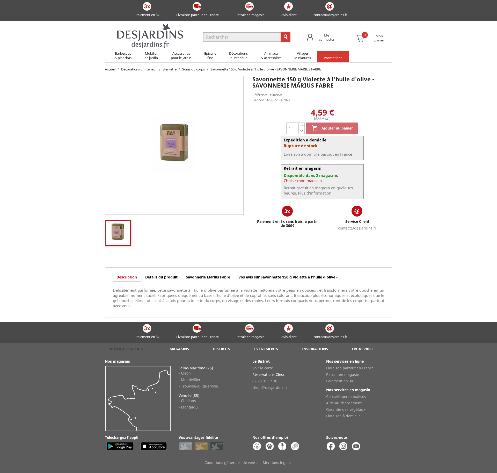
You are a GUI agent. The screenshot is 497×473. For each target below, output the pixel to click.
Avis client (289, 14)
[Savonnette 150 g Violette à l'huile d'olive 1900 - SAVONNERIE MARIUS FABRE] (118, 233)
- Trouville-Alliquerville (198, 386)
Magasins (179, 348)
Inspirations (315, 348)
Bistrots (221, 348)
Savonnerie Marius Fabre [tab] (208, 277)
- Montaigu (188, 407)
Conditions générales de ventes (231, 462)
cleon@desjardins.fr (269, 387)
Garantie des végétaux (345, 409)
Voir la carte (262, 368)
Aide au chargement (344, 402)
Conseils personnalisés (346, 396)
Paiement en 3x (147, 14)
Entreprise (363, 348)
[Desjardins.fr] (150, 26)
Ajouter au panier (332, 128)
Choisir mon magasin (303, 180)
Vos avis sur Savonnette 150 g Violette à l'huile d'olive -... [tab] (289, 277)
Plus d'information (314, 193)
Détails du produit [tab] (161, 277)
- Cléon (185, 373)
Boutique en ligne (126, 348)
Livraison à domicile (343, 415)
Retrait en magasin (250, 14)
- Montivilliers (190, 379)
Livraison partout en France (197, 14)
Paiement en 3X (339, 380)
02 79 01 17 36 (264, 380)
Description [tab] (126, 277)
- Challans (187, 400)
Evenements (266, 348)
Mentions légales (278, 462)
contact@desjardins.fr (330, 14)
